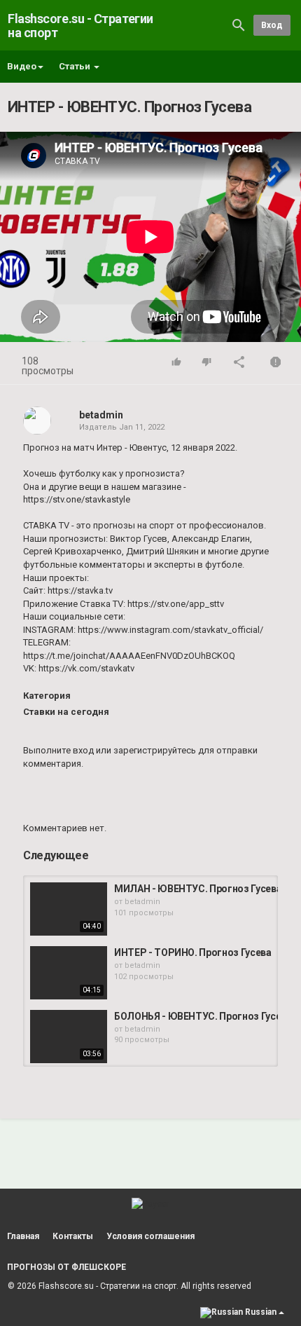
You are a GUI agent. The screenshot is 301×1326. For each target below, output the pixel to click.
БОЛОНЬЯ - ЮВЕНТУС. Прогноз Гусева (202, 1016)
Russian (261, 1312)
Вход (272, 25)
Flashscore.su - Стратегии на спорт (80, 25)
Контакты (72, 1236)
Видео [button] (21, 66)
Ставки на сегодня (66, 711)
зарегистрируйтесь (154, 750)
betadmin (101, 415)
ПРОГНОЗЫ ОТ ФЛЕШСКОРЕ (66, 1267)
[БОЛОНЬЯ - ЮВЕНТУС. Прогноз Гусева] (68, 1036)
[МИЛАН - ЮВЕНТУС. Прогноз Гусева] (68, 909)
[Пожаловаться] (275, 363)
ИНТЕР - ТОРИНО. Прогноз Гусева (193, 952)
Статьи (75, 66)
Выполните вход (58, 750)
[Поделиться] (239, 363)
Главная (23, 1236)
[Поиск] (238, 25)
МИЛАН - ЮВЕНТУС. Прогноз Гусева (197, 888)
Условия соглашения (150, 1236)
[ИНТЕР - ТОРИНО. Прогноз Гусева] (68, 972)
